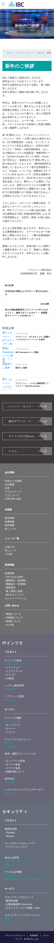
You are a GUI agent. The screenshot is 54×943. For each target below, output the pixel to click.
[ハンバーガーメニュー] (3, 4)
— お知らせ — (27, 19)
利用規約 (34, 935)
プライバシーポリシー (15, 935)
